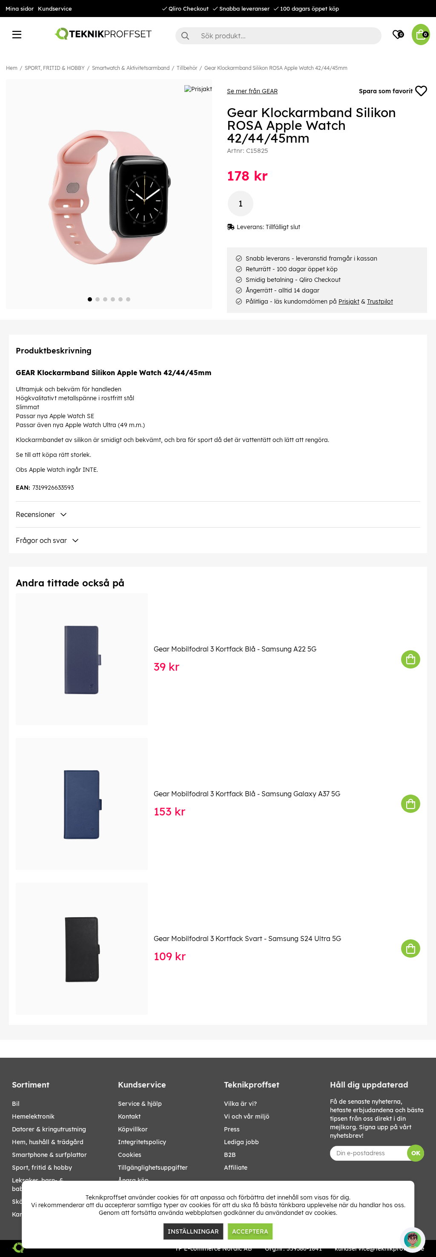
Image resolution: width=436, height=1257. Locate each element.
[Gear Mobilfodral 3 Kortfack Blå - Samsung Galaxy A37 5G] (88, 804)
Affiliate (235, 1167)
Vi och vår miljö (247, 1116)
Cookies (129, 1155)
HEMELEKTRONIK (33, 1116)
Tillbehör (187, 68)
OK (415, 1153)
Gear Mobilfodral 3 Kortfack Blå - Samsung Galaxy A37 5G (247, 793)
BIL (16, 1104)
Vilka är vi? (240, 1104)
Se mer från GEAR (252, 91)
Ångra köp (133, 1180)
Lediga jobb (241, 1142)
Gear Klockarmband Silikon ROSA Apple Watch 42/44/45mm (275, 68)
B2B (230, 1155)
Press (232, 1129)
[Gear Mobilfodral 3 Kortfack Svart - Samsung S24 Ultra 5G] (88, 949)
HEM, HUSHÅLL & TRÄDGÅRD (47, 1142)
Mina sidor (20, 8)
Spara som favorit (386, 91)
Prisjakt (348, 301)
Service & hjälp (140, 1104)
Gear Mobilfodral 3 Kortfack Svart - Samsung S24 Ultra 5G (247, 938)
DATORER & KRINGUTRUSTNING (49, 1129)
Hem (11, 68)
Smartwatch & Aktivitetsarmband (130, 68)
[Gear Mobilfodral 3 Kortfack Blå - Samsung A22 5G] (88, 659)
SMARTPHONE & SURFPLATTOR (49, 1155)
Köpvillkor (133, 1129)
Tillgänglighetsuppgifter (153, 1167)
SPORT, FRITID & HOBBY (55, 68)
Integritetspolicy (142, 1142)
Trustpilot (380, 301)
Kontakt (129, 1116)
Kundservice (55, 8)
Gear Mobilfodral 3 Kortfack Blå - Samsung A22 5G (235, 649)
